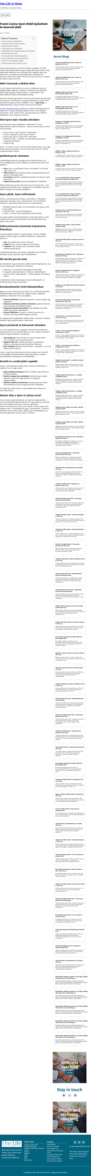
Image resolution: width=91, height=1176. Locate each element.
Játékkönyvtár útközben (10, 46)
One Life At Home (11, 3)
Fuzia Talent (63, 1173)
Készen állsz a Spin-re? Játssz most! (15, 63)
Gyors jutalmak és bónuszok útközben (15, 58)
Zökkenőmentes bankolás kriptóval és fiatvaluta (18, 51)
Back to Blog (5, 15)
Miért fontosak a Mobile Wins (12, 41)
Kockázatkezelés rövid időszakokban (14, 56)
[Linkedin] (75, 1095)
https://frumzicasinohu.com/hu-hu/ (14, 108)
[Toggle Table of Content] (32, 38)
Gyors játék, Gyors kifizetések (12, 49)
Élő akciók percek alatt (10, 53)
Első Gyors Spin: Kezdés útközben (13, 44)
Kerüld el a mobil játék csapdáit (12, 61)
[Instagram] (69, 1095)
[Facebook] (64, 1095)
